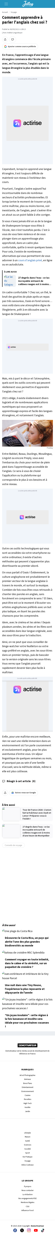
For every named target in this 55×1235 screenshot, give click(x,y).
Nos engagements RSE (27, 1198)
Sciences (27, 1144)
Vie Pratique (27, 1156)
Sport (27, 1153)
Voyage (14, 12)
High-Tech (28, 1103)
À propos (27, 1186)
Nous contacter (28, 1190)
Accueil (5, 12)
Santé (27, 1141)
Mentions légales (27, 1202)
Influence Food (27, 1210)
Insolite (27, 1107)
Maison (27, 1136)
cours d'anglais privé (30, 260)
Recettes (27, 1099)
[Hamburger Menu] (6, 4)
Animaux (27, 1079)
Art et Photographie (27, 1075)
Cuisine (27, 1095)
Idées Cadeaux (27, 1164)
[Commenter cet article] (12, 39)
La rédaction (28, 1194)
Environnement (27, 1091)
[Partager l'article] (5, 39)
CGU (27, 1206)
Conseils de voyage (13, 845)
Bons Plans (27, 1083)
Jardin (27, 1111)
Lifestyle (27, 1132)
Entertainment (27, 1087)
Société (27, 1149)
